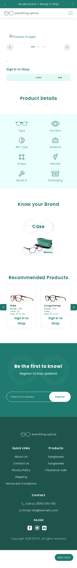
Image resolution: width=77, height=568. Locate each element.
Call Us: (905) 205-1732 (40, 504)
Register (60, 396)
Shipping (21, 477)
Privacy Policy (21, 470)
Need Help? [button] (64, 557)
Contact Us (21, 463)
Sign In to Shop (17, 69)
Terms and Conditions (21, 483)
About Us (21, 457)
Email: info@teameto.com (40, 510)
